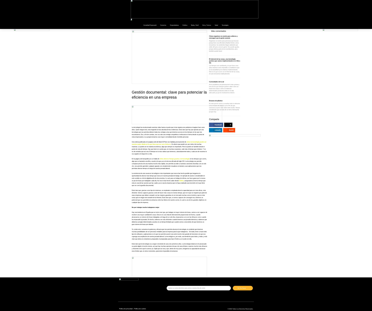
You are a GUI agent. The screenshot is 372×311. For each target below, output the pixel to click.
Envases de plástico (216, 100)
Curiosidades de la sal (216, 82)
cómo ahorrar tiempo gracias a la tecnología (174, 159)
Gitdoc (181, 180)
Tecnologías (225, 25)
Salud (216, 25)
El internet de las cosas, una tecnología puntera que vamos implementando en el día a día (224, 61)
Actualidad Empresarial (149, 25)
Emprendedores (174, 25)
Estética (185, 25)
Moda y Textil (195, 25)
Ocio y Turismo (206, 25)
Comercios (163, 25)
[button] (239, 20)
